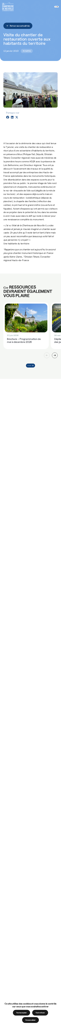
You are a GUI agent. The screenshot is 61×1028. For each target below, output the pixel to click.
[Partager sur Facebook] (7, 117)
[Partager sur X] (16, 117)
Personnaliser (30, 1020)
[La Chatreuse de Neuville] (8, 6)
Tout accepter (21, 1013)
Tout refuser (40, 1013)
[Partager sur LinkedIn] (12, 117)
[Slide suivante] (55, 355)
